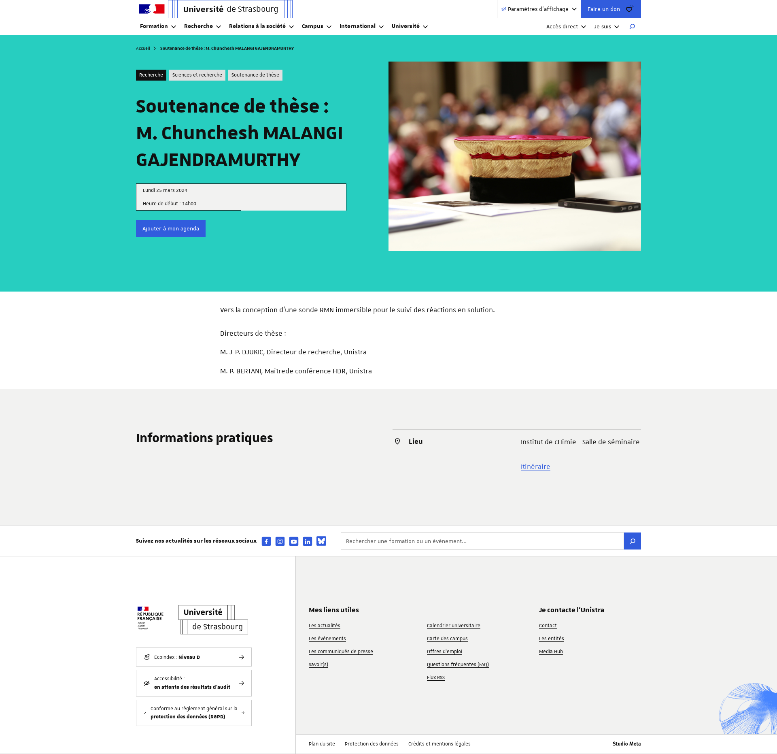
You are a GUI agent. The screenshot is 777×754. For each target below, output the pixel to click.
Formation (154, 26)
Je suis (602, 26)
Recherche (198, 26)
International (358, 26)
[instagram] (280, 541)
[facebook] (266, 541)
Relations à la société (257, 26)
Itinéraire (535, 466)
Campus (312, 26)
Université (406, 26)
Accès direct (562, 26)
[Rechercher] (632, 26)
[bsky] (321, 541)
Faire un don (604, 9)
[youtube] (293, 541)
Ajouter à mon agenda (170, 228)
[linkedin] (307, 541)
